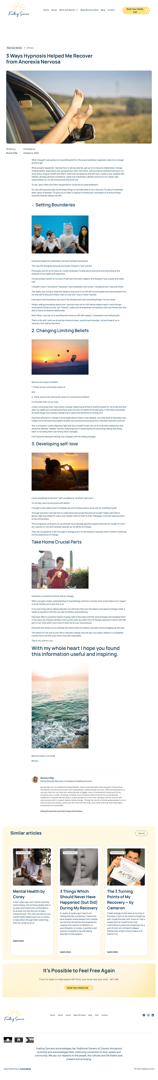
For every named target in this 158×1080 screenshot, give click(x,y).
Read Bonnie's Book (89, 10)
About (54, 10)
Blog (103, 10)
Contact (111, 10)
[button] (68, 9)
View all (141, 833)
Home (46, 10)
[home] (19, 10)
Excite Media (25, 1069)
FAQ (97, 1015)
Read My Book (80, 1015)
